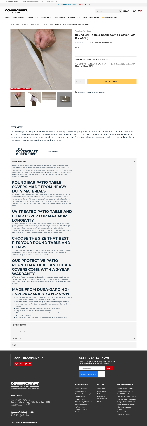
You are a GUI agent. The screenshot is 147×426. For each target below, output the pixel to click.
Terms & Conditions (82, 404)
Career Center (80, 396)
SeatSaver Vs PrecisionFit (126, 404)
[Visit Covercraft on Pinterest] (21, 364)
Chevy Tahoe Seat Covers (126, 402)
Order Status (101, 391)
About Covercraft (81, 389)
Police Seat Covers (123, 412)
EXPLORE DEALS (84, 5)
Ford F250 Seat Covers (125, 391)
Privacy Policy (80, 399)
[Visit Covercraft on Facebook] (26, 364)
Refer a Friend (80, 407)
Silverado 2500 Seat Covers (126, 399)
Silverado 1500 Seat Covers (126, 396)
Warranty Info (102, 399)
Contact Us (101, 389)
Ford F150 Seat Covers (125, 389)
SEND (109, 368)
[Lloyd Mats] (49, 1)
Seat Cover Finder (123, 415)
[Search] (120, 11)
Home (12, 24)
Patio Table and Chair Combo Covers (42, 24)
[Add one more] (84, 81)
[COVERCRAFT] (16, 11)
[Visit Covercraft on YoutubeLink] (30, 364)
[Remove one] (76, 81)
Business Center (81, 391)
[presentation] (73, 242)
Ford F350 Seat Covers (125, 394)
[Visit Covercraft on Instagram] (16, 364)
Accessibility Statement (83, 402)
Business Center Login (83, 394)
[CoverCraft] (12, 1)
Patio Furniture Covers (22, 24)
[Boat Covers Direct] (30, 1)
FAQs (99, 401)
